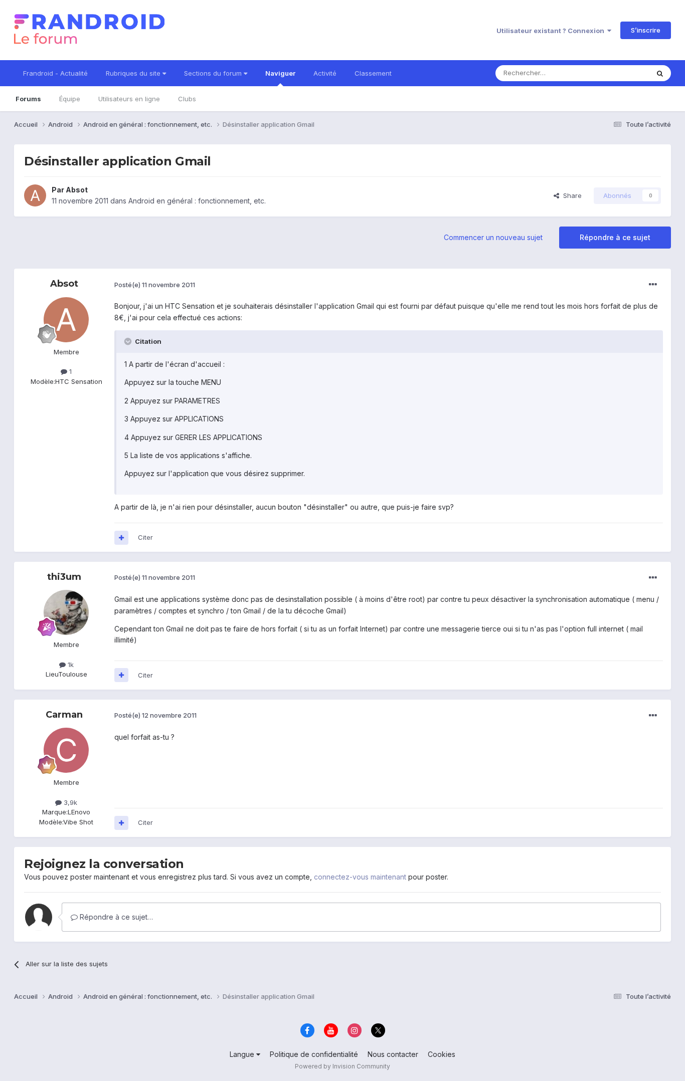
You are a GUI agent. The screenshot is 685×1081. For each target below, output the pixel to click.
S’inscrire (645, 30)
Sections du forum (214, 73)
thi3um (64, 576)
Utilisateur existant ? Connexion (551, 31)
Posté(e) (154, 285)
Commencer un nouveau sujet (493, 237)
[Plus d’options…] (653, 285)
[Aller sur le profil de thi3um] (66, 612)
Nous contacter (393, 1054)
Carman (64, 714)
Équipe (69, 99)
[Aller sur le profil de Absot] (35, 195)
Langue (243, 1054)
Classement (373, 73)
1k (70, 665)
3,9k (69, 802)
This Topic (619, 73)
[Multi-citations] (121, 538)
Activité (324, 73)
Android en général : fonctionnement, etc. (197, 200)
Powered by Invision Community (342, 1066)
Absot (77, 189)
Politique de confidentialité (314, 1054)
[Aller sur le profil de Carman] (66, 750)
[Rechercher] (660, 73)
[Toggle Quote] (128, 341)
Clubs (187, 99)
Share (570, 195)
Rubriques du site (134, 73)
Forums (28, 99)
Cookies (441, 1054)
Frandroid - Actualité (55, 73)
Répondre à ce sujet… (115, 917)
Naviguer (280, 73)
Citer (145, 537)
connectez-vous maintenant (360, 877)
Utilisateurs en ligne (129, 99)
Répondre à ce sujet (615, 237)
